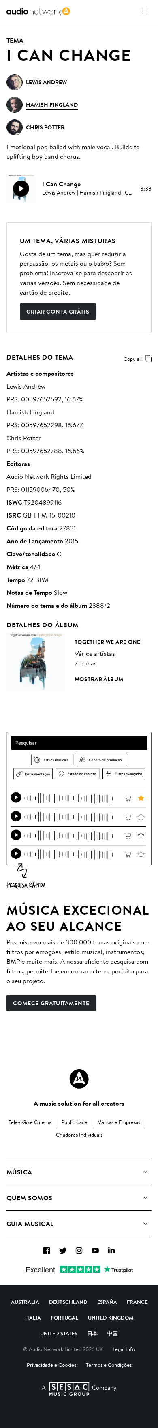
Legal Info (124, 1349)
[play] (21, 189)
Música (19, 1172)
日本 (92, 1333)
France (137, 1301)
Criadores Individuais (79, 1134)
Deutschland (68, 1301)
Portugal (64, 1317)
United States (58, 1333)
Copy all (133, 358)
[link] (38, 11)
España (107, 1301)
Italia (33, 1317)
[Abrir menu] (145, 11)
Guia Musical (30, 1223)
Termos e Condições (109, 1364)
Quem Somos (29, 1197)
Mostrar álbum (99, 679)
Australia (25, 1301)
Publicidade (74, 1122)
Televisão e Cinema (30, 1122)
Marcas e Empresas (118, 1122)
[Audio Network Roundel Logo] (79, 1079)
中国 (112, 1333)
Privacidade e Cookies (51, 1364)
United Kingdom (110, 1317)
